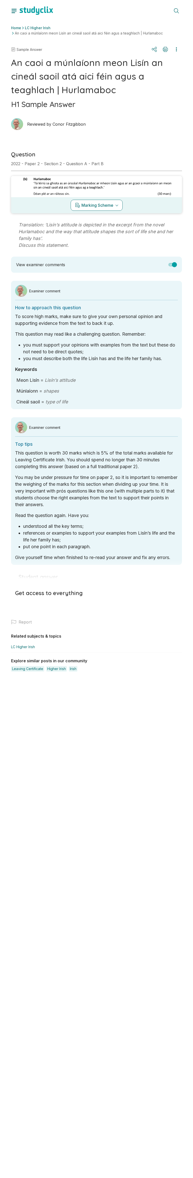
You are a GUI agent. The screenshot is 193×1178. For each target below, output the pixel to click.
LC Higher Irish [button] (38, 28)
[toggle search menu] (176, 10)
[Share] (154, 49)
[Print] (165, 49)
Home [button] (16, 28)
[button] (172, 264)
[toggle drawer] (14, 10)
